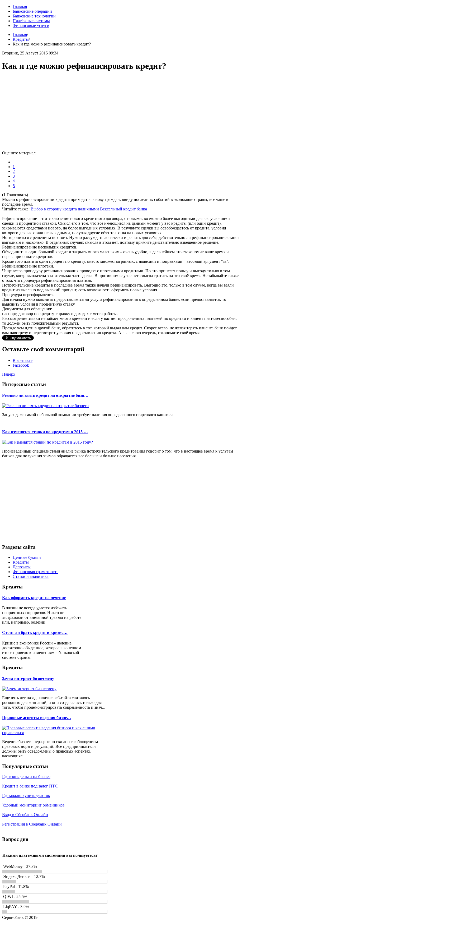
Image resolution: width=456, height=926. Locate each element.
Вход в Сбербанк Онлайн (25, 814)
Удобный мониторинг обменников (33, 805)
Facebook (21, 365)
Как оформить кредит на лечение (34, 597)
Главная (20, 34)
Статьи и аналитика (31, 576)
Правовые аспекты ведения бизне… (36, 717)
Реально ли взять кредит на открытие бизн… (45, 395)
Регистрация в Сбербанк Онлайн (32, 824)
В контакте (22, 360)
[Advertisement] (121, 114)
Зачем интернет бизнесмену (28, 678)
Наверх (8, 374)
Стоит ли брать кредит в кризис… (35, 632)
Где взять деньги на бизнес (26, 776)
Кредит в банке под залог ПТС (30, 786)
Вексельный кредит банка (123, 209)
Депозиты (22, 567)
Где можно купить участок (26, 795)
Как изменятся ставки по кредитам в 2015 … (45, 432)
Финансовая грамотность (35, 571)
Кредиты (21, 39)
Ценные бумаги (27, 557)
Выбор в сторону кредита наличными (65, 209)
